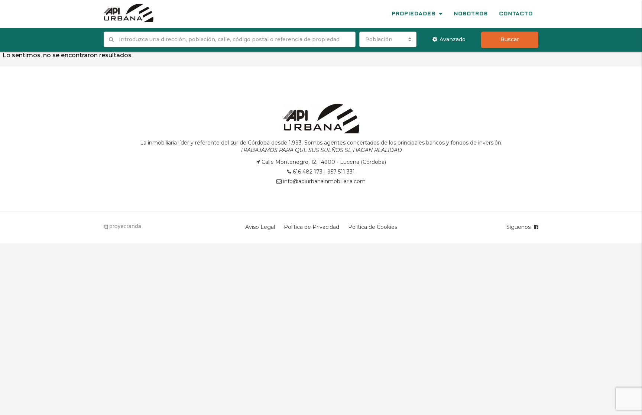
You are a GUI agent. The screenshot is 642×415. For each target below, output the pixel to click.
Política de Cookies (372, 227)
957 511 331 (341, 171)
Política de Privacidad (311, 227)
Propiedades (413, 14)
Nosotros (471, 14)
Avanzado (453, 39)
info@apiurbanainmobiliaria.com (324, 181)
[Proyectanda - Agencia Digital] (122, 227)
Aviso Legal (260, 227)
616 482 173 (307, 171)
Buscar (509, 39)
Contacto (516, 14)
